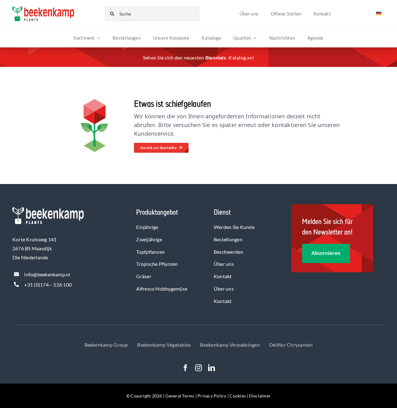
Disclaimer (260, 395)
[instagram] (198, 367)
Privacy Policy (212, 395)
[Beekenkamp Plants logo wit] (48, 210)
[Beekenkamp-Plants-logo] (43, 9)
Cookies (238, 395)
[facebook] (185, 367)
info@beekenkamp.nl (47, 274)
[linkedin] (211, 367)
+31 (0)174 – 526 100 (48, 284)
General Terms (179, 395)
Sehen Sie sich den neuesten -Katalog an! (198, 57)
